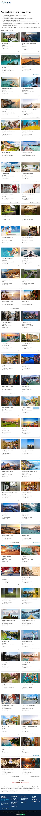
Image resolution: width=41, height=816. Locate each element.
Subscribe (23, 801)
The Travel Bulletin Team (14, 799)
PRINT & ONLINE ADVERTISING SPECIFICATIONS (14, 803)
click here (15, 791)
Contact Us (23, 802)
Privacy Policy (24, 798)
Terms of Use (24, 799)
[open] (2, 1)
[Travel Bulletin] (10, 4)
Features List (14, 806)
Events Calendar (15, 801)
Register (36, 408)
